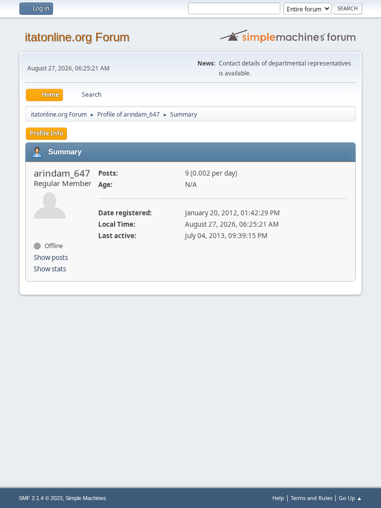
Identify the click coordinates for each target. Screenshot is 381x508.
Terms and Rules (311, 498)
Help (278, 498)
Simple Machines (85, 498)
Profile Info (46, 133)
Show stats (50, 268)
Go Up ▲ (350, 498)
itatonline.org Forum (77, 37)
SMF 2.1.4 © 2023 (41, 498)
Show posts (51, 257)
